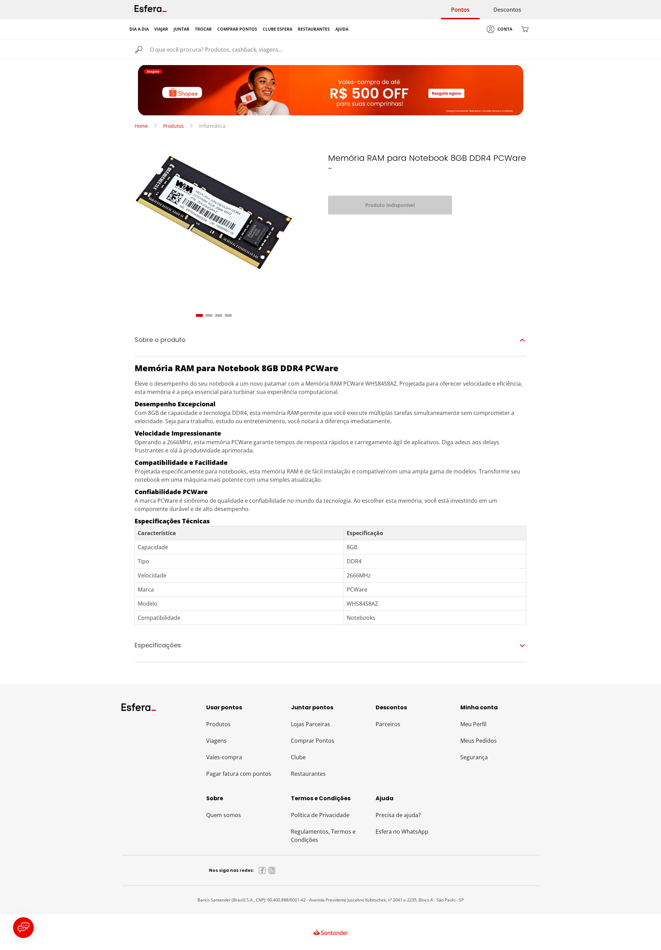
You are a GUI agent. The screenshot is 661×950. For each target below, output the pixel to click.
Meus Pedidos (478, 740)
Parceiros (388, 724)
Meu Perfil (473, 724)
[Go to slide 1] (199, 315)
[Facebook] (262, 870)
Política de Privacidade (320, 815)
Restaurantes (308, 773)
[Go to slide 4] (228, 315)
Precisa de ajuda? (398, 815)
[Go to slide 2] (209, 315)
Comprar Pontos (312, 740)
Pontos (460, 9)
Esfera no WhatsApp (402, 831)
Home (141, 126)
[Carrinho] (525, 29)
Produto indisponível (390, 205)
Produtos (173, 126)
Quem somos (223, 815)
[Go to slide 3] (218, 315)
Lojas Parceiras (310, 724)
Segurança (474, 757)
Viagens (216, 740)
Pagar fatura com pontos (238, 773)
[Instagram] (272, 870)
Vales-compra (224, 757)
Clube (298, 757)
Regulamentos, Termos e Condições (323, 836)
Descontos (507, 9)
